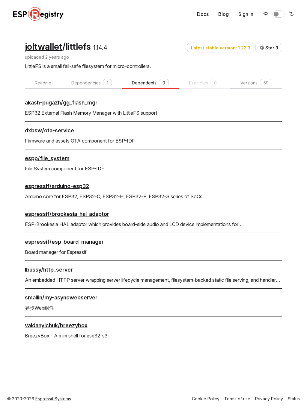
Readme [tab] (43, 82)
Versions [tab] (254, 82)
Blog (223, 14)
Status (294, 398)
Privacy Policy (269, 398)
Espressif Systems (53, 398)
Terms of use (237, 398)
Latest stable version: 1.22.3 (220, 47)
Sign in (245, 14)
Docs (203, 14)
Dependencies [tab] (89, 82)
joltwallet (43, 46)
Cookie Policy (205, 398)
